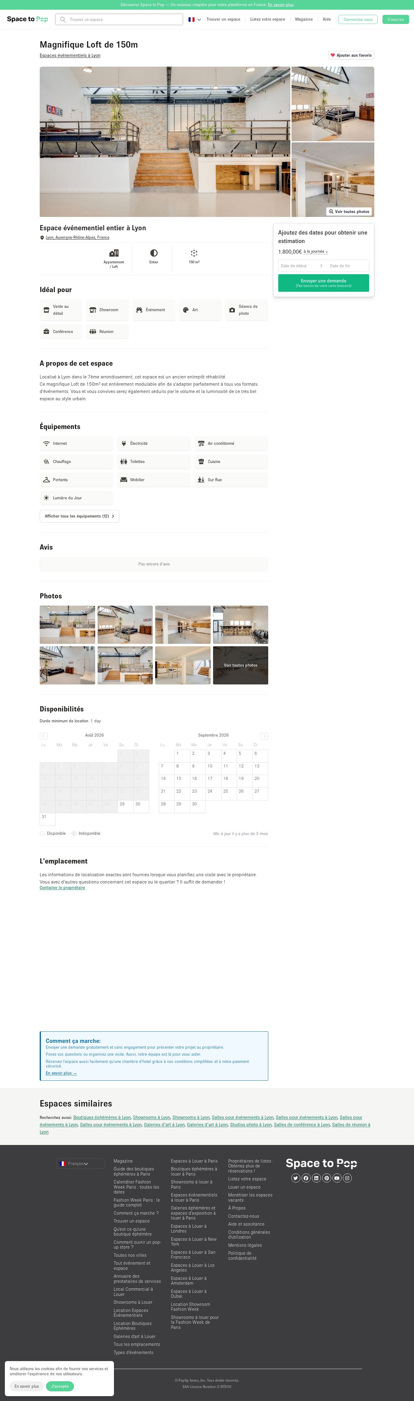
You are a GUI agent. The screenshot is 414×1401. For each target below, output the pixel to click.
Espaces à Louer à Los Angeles (193, 1268)
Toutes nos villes (130, 1255)
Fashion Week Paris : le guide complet (137, 1202)
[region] (154, 968)
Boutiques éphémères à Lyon (102, 1117)
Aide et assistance (246, 1223)
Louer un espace (244, 1187)
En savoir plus (27, 1386)
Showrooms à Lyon (151, 1117)
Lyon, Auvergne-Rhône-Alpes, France (77, 237)
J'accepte (60, 1386)
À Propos (236, 1207)
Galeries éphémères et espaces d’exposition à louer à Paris (193, 1212)
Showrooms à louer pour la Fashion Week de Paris (195, 1322)
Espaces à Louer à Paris (194, 1160)
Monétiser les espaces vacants (250, 1197)
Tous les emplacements (137, 1344)
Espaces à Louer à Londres (189, 1228)
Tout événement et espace (132, 1265)
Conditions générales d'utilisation (249, 1235)
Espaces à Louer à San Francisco (193, 1255)
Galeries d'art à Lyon (164, 1124)
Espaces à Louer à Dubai (189, 1294)
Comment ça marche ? (136, 1213)
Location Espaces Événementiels (131, 1313)
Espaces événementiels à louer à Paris (194, 1197)
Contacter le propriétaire (62, 887)
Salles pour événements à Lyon (242, 1117)
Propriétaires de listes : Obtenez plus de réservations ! (251, 1165)
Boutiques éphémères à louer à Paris (194, 1171)
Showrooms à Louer (133, 1302)
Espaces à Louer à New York (194, 1241)
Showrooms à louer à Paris (191, 1184)
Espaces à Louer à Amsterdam (189, 1281)
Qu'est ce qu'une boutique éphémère (133, 1231)
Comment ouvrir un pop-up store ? (137, 1245)
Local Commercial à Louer (133, 1291)
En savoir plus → (61, 1072)
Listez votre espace (247, 1178)
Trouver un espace (132, 1220)
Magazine (123, 1160)
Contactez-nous (243, 1216)
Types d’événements (133, 1352)
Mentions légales (245, 1245)
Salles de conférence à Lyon (302, 1124)
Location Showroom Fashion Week (190, 1307)
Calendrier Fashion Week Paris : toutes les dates (136, 1186)
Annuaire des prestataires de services (137, 1278)
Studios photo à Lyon (251, 1124)
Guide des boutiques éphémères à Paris (134, 1171)
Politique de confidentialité (242, 1255)
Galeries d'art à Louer (134, 1336)
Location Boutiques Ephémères (133, 1326)
